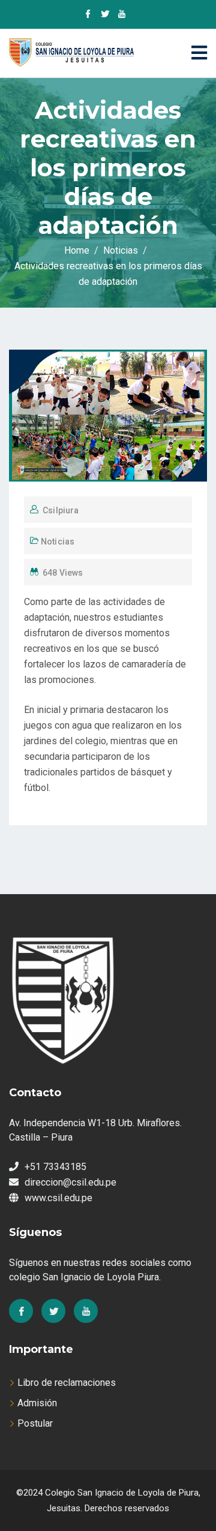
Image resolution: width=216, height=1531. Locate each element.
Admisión (37, 1403)
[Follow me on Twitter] (105, 15)
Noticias (57, 541)
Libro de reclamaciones (66, 1382)
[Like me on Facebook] (88, 15)
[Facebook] (21, 1311)
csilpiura (61, 510)
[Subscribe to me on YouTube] (122, 15)
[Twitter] (53, 1311)
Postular (35, 1423)
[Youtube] (86, 1311)
